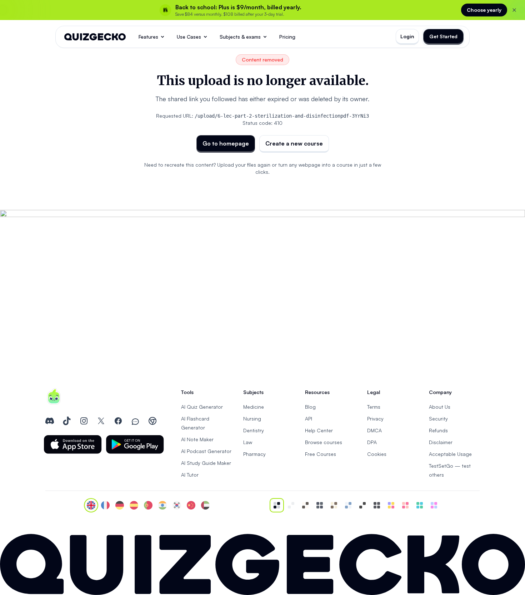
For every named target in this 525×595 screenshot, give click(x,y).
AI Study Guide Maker (206, 463)
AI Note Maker (197, 439)
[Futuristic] (419, 505)
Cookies (376, 454)
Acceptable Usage (450, 454)
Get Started (443, 36)
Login (407, 36)
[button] (73, 444)
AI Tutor (190, 475)
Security (438, 418)
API (308, 418)
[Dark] (319, 505)
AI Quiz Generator (202, 407)
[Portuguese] (148, 505)
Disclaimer (440, 442)
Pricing (287, 37)
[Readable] (305, 505)
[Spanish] (134, 505)
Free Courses (320, 454)
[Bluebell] (434, 505)
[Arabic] (205, 505)
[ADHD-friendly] (348, 505)
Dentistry (253, 430)
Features (148, 37)
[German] (119, 505)
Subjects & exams (240, 37)
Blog (310, 407)
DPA (372, 442)
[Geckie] (391, 505)
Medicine (253, 407)
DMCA (374, 430)
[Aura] (405, 505)
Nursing (252, 418)
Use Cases (189, 37)
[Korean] (176, 505)
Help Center (319, 430)
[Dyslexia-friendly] (334, 505)
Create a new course (294, 143)
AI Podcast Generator (206, 451)
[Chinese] (191, 505)
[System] (276, 505)
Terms (373, 407)
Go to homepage (225, 143)
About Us (439, 407)
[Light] (291, 505)
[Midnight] (376, 505)
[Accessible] (362, 505)
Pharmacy (254, 454)
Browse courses (323, 442)
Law (247, 442)
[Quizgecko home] (95, 37)
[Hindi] (162, 505)
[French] (105, 505)
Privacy (375, 418)
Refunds (438, 430)
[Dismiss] (514, 10)
